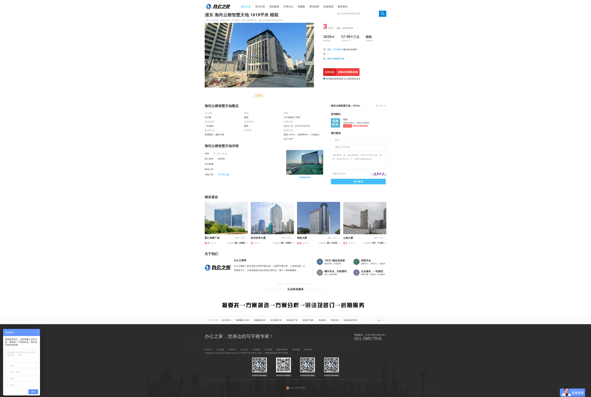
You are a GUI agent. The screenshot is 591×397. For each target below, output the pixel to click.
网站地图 (296, 349)
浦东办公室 (225, 20)
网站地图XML (282, 349)
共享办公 (288, 6)
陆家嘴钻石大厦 (242, 320)
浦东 (329, 49)
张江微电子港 (275, 320)
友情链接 (256, 349)
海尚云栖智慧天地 (249, 20)
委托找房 (314, 6)
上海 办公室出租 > (213, 20)
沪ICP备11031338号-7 (248, 352)
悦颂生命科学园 (350, 320)
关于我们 (208, 349)
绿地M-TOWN (308, 320)
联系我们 (232, 349)
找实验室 (274, 6)
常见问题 (220, 349)
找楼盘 (301, 6)
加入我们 (244, 349)
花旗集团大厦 (259, 320)
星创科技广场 (291, 320)
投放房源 (328, 6)
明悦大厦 (335, 320)
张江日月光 (226, 320)
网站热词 (308, 349)
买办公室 (260, 6)
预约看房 (358, 181)
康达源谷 (322, 320)
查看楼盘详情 (304, 177)
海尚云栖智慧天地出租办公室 (271, 20)
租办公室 (246, 6)
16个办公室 (223, 174)
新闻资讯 (343, 6)
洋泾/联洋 (236, 20)
